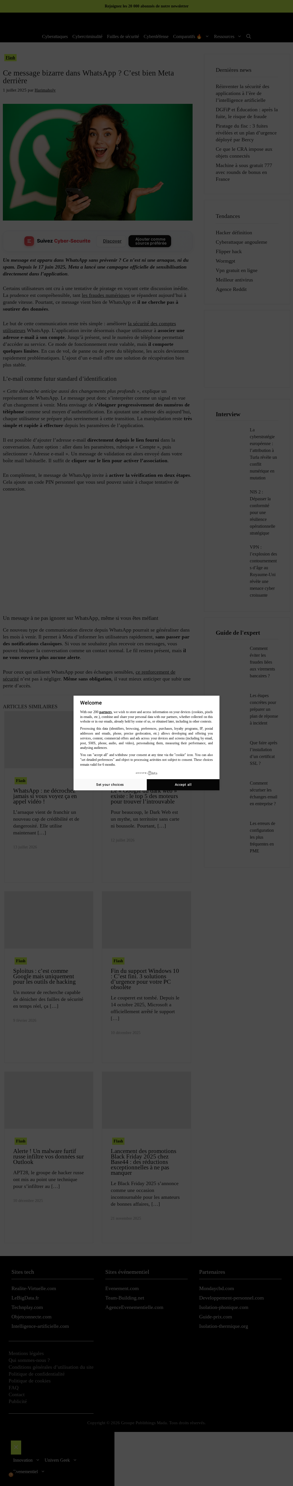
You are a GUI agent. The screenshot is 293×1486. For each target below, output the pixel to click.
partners (105, 712)
